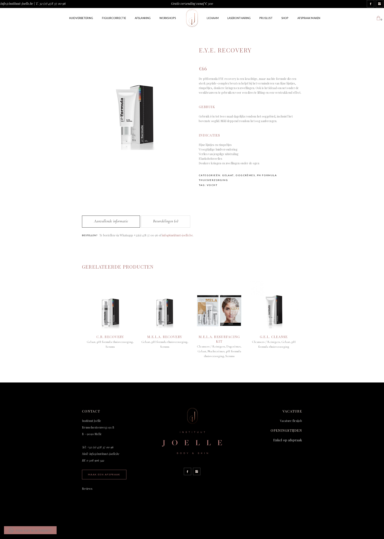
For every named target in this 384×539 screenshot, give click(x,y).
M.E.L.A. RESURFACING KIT (219, 338)
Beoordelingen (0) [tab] (165, 221)
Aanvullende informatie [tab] (111, 221)
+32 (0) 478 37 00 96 (100, 447)
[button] (30, 530)
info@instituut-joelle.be (16, 3)
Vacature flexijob (291, 421)
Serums (110, 347)
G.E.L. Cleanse (274, 336)
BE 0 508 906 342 (93, 460)
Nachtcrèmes (216, 351)
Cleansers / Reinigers (211, 346)
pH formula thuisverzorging (115, 342)
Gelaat (228, 175)
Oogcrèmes (245, 175)
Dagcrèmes (233, 346)
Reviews (87, 489)
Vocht (212, 185)
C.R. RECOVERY (110, 336)
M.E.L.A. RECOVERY (164, 336)
